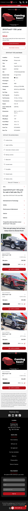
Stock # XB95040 (5, 332)
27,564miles (23, 375)
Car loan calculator (14, 452)
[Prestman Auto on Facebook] (9, 415)
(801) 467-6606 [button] (15, 429)
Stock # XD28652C (6, 253)
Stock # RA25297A (6, 292)
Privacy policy (14, 460)
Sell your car (14, 444)
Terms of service (14, 464)
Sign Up (14, 493)
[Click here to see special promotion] (14, 5)
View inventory (14, 439)
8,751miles (23, 336)
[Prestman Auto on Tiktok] (19, 415)
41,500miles (23, 257)
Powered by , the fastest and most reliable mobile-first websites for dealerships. (14, 504)
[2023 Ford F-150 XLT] (14, 242)
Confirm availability (14, 269)
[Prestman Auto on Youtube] (12, 415)
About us (14, 456)
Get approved (14, 448)
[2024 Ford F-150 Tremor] (14, 321)
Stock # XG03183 (6, 371)
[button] (20, 2)
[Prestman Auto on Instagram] (15, 415)
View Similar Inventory (14, 47)
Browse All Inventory (14, 43)
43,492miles (23, 296)
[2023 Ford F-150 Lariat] (14, 282)
